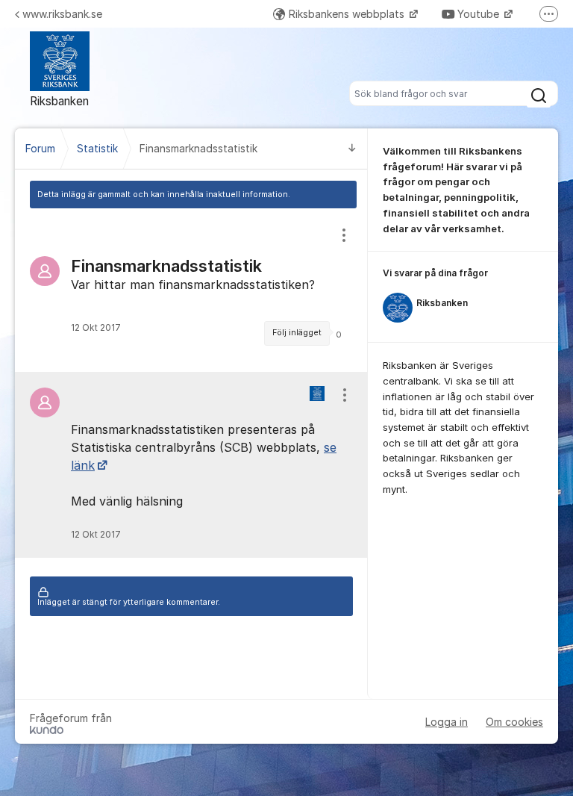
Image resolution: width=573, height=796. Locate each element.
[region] (191, 290)
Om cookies (514, 721)
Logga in (446, 721)
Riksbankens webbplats (348, 13)
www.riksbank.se (62, 13)
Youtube (479, 13)
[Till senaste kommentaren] (352, 149)
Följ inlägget (297, 333)
